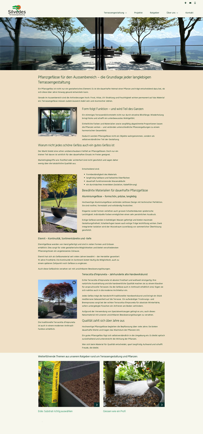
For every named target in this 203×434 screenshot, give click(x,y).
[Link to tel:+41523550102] (195, 3)
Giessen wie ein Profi (114, 411)
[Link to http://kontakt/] (185, 3)
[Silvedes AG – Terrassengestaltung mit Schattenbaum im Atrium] (57, 121)
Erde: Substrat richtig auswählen (55, 411)
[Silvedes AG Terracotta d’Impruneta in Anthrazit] (57, 299)
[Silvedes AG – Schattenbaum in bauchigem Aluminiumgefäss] (57, 203)
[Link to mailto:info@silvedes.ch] (190, 3)
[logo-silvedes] (17, 6)
